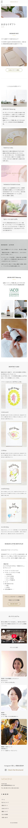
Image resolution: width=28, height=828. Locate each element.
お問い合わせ (5, 817)
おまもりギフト (5, 808)
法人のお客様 (5, 814)
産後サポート (5, 805)
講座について (5, 811)
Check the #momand (15, 770)
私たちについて (5, 802)
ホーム (3, 799)
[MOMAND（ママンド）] (14, 2)
